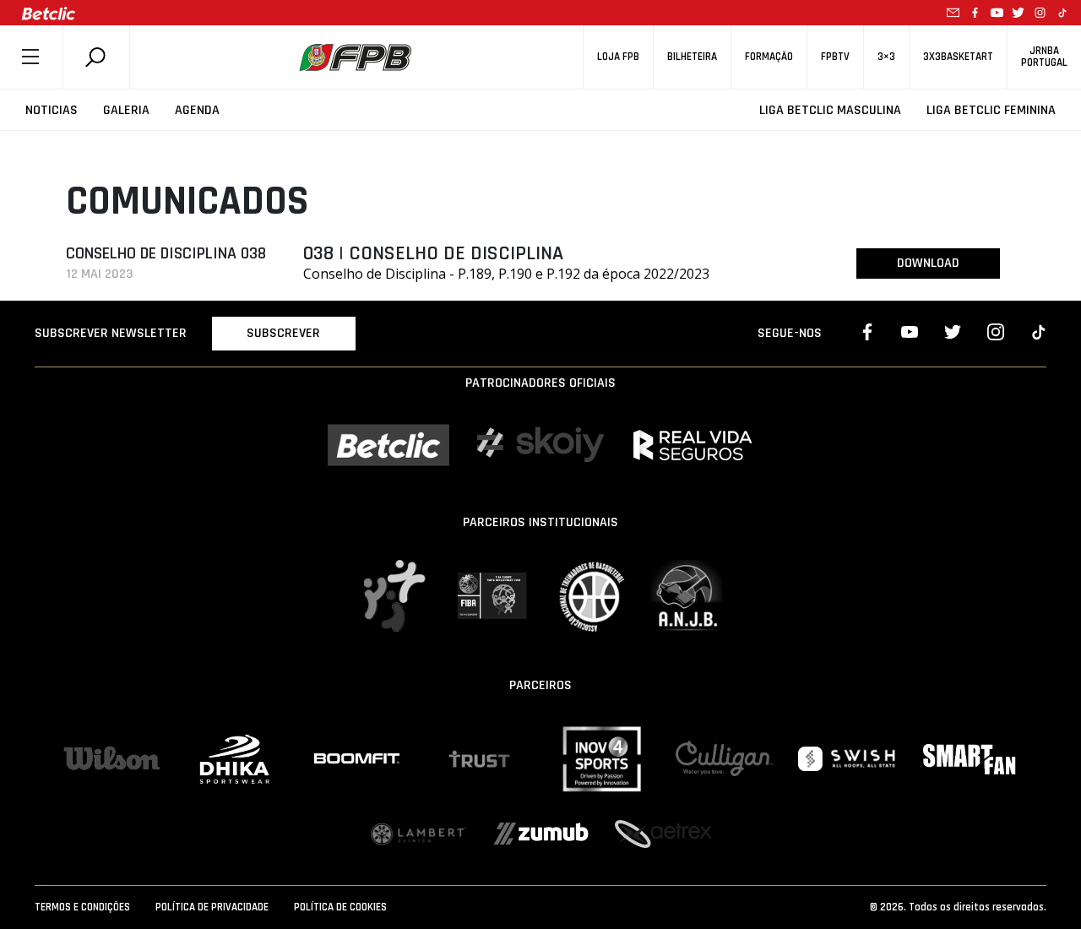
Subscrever (283, 333)
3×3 (886, 57)
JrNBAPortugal (1044, 56)
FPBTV (835, 57)
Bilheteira (692, 57)
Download (928, 263)
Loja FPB (618, 57)
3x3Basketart (958, 57)
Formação (769, 57)
